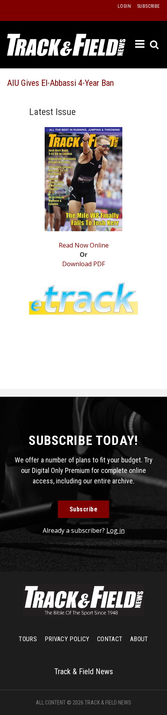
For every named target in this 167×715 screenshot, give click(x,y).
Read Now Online (84, 245)
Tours (28, 639)
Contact (109, 639)
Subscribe (84, 509)
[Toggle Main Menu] (140, 44)
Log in (115, 530)
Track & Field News (66, 45)
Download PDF (83, 264)
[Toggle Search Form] (155, 45)
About (139, 639)
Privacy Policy (67, 639)
